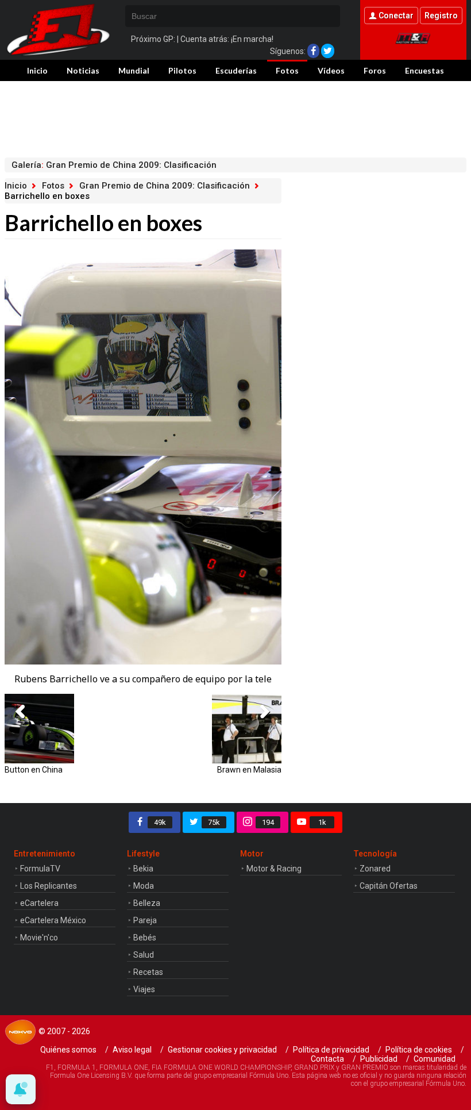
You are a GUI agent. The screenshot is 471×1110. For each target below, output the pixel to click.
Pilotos (182, 70)
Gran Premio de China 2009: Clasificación (164, 185)
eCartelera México (53, 920)
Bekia (143, 868)
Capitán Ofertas (389, 885)
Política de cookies (418, 1049)
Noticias (83, 70)
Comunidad (434, 1058)
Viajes (144, 989)
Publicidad (378, 1058)
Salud (143, 954)
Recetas (148, 972)
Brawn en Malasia (249, 769)
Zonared (375, 868)
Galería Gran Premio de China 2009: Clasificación (114, 165)
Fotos (287, 70)
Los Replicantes (48, 885)
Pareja (145, 920)
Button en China (34, 769)
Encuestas (424, 70)
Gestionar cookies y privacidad (222, 1049)
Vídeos (331, 70)
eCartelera (39, 903)
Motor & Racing (274, 868)
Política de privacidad (331, 1049)
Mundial (133, 70)
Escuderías (236, 70)
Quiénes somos (68, 1049)
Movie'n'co (39, 937)
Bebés (144, 937)
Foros (375, 70)
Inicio (37, 70)
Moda (143, 885)
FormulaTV (40, 868)
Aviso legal (132, 1049)
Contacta (327, 1058)
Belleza (146, 903)
